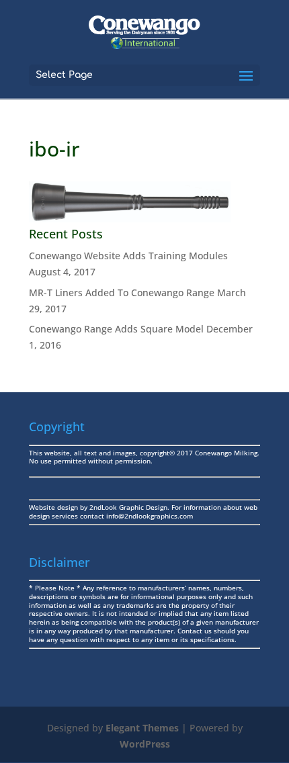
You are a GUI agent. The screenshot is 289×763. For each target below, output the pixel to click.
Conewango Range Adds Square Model (116, 328)
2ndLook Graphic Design (128, 507)
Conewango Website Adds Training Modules (128, 255)
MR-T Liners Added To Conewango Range (121, 292)
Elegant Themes (142, 727)
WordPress (145, 743)
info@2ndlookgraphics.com (149, 516)
